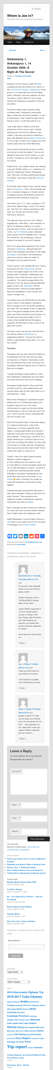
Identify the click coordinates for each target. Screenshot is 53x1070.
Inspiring (32, 1027)
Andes (24, 1001)
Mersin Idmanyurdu (37, 138)
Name (16, 805)
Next (43, 50)
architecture (34, 1002)
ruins (42, 1038)
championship (28, 268)
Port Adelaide (22, 231)
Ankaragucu (11, 254)
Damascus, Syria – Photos (18, 1065)
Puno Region (23, 1038)
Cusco (27, 1020)
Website (15, 831)
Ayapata (13, 1009)
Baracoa (26, 1009)
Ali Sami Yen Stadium (20, 89)
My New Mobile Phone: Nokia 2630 (21, 882)
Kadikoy (30, 502)
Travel (27, 1041)
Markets (40, 1030)
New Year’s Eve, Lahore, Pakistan (21, 921)
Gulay (20, 709)
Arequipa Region (38, 1005)
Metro (39, 84)
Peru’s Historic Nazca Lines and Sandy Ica (25, 870)
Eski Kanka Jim (24, 576)
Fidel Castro (23, 1023)
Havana (12, 1027)
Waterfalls (38, 1047)
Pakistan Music (13, 914)
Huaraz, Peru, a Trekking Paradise (21, 867)
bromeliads (12, 1012)
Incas (26, 1027)
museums (10, 1035)
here (8, 522)
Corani (21, 1020)
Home (10, 42)
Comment (16, 771)
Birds (33, 1008)
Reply (23, 643)
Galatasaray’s (35, 89)
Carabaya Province (18, 1016)
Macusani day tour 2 (15, 1031)
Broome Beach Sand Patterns (19, 906)
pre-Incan (11, 1038)
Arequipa (11, 1005)
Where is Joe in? (20, 15)
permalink (21, 544)
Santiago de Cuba (15, 1041)
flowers (33, 1023)
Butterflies (21, 1012)
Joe (40, 542)
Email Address (14, 940)
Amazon (16, 1002)
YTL (24, 203)
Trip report (17, 1046)
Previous (11, 50)
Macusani (40, 1027)
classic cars (12, 1019)
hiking (20, 1027)
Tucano (30, 1047)
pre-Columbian (34, 1034)
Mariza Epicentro (31, 1031)
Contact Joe (28, 42)
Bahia (19, 1009)
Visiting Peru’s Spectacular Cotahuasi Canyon (26, 873)
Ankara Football (29, 524)
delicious (35, 1019)
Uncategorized (31, 542)
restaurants (35, 1038)
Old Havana (20, 1034)
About (18, 42)
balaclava (18, 189)
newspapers (28, 285)
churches (33, 1016)
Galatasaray (21, 249)
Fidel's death (12, 1023)
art (8, 1008)
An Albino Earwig (14, 889)
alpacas (10, 1002)
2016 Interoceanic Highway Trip (25, 992)
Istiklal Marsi (29, 334)
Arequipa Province (23, 1005)
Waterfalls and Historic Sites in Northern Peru (26, 864)
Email (16, 818)
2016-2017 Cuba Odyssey (24, 996)
